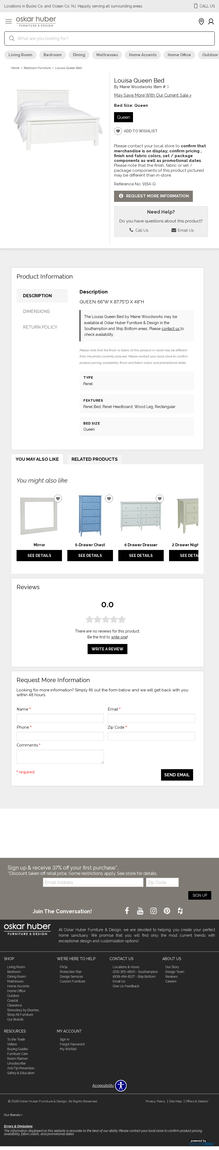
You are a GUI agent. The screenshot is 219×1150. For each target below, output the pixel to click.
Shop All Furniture (20, 1015)
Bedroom (53, 55)
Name (24, 709)
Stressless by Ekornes (23, 1010)
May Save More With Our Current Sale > (152, 95)
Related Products (95, 459)
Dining (79, 55)
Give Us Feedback (126, 986)
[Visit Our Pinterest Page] (167, 911)
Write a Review (107, 649)
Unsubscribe (16, 1063)
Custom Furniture (72, 981)
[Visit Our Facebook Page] (127, 911)
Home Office (179, 55)
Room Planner (17, 1059)
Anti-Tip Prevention (20, 1068)
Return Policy (40, 327)
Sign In (64, 1039)
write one (119, 637)
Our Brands (15, 1019)
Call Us (141, 230)
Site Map (175, 1101)
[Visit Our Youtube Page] (141, 911)
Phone (24, 727)
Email (114, 709)
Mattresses (107, 55)
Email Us (185, 230)
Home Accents (143, 55)
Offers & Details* (197, 1101)
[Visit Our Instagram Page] (154, 911)
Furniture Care (17, 1054)
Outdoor (13, 996)
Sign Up (200, 895)
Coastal (12, 1000)
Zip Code (117, 727)
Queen (123, 117)
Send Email (177, 774)
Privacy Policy (155, 1101)
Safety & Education (20, 1073)
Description (37, 295)
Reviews (171, 976)
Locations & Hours (126, 967)
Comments (28, 745)
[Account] (211, 22)
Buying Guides (17, 1049)
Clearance (14, 1005)
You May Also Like (37, 459)
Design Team (174, 972)
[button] (8, 22)
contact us (171, 329)
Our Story (172, 967)
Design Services (71, 976)
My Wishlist (68, 1049)
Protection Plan (71, 972)
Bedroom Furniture (37, 68)
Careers (171, 981)
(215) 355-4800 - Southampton (135, 972)
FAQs (64, 967)
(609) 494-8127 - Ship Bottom (134, 976)
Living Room (20, 55)
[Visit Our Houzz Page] (180, 911)
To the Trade (16, 1039)
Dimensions (36, 311)
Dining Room (16, 976)
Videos (12, 1044)
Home (15, 68)
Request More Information (157, 196)
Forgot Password (72, 1044)
